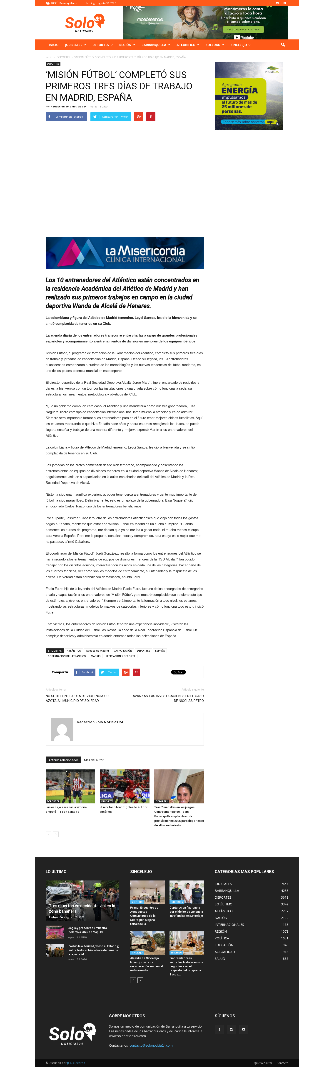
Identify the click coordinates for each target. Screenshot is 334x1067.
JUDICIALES (73, 45)
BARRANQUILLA (154, 45)
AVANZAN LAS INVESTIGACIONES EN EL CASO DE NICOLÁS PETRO (168, 698)
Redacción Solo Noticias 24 (68, 106)
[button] (282, 44)
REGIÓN (125, 45)
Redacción (56, 917)
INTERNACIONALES (229, 924)
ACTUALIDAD (225, 952)
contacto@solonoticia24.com (151, 1045)
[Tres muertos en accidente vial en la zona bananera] (82, 900)
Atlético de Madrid (97, 650)
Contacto (282, 1063)
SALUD (220, 958)
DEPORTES (100, 45)
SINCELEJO (239, 45)
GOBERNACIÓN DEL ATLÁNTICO (67, 656)
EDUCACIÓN (224, 945)
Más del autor (94, 760)
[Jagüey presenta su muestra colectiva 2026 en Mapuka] (55, 932)
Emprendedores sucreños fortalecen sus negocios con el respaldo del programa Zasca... (186, 966)
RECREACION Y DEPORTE (120, 656)
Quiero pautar (263, 1063)
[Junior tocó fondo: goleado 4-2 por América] (125, 786)
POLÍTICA (222, 938)
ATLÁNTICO (186, 45)
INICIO (54, 45)
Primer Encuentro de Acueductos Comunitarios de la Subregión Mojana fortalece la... (144, 916)
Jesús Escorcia (76, 1063)
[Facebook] (270, 3)
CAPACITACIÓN (123, 650)
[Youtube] (285, 3)
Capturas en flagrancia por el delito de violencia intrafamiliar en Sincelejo (186, 911)
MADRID (96, 656)
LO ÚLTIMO (223, 904)
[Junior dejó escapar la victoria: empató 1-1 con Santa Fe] (70, 786)
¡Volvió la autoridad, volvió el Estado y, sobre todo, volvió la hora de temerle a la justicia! (93, 950)
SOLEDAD (213, 45)
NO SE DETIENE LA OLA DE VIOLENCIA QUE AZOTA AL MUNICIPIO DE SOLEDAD (78, 698)
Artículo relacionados (63, 760)
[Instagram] (277, 3)
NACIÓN (221, 918)
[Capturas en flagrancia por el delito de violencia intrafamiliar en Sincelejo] (186, 892)
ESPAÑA (160, 650)
